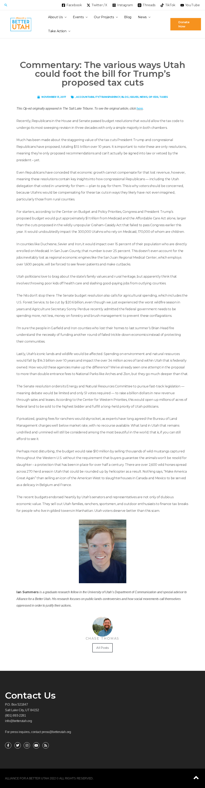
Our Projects (104, 17)
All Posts (102, 648)
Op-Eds (153, 96)
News (142, 17)
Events (78, 17)
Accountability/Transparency (98, 96)
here (140, 108)
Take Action (57, 31)
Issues (134, 96)
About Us (55, 17)
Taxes (163, 96)
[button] (6, 5)
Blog (128, 17)
